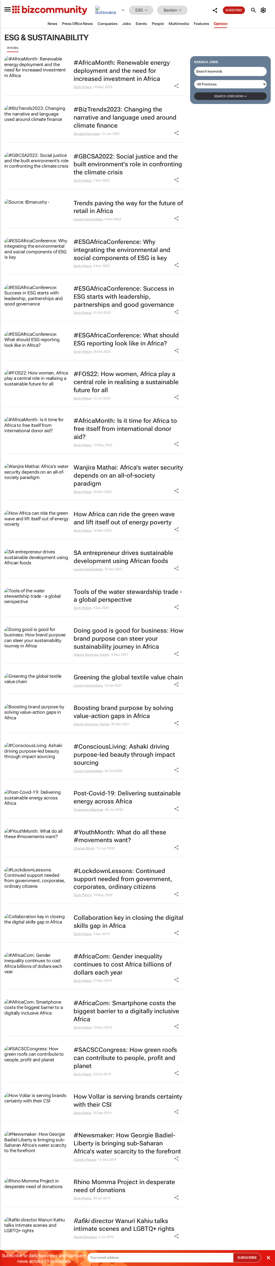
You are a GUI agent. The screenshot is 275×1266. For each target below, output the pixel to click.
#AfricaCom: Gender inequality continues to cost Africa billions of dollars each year (122, 964)
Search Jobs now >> (230, 96)
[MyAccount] (264, 10)
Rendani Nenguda (87, 134)
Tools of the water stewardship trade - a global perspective (128, 596)
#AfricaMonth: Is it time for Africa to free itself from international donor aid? (125, 429)
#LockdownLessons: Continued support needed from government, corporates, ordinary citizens (123, 879)
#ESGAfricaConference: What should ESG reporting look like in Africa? (126, 339)
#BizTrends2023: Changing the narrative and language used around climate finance (125, 117)
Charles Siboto (84, 848)
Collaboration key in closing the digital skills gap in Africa (128, 921)
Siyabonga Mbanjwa (88, 809)
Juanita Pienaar (85, 1160)
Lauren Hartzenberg (88, 219)
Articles (13, 48)
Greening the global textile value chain (128, 677)
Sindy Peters (83, 87)
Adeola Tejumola (86, 655)
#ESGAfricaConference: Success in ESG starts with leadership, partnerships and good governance (124, 296)
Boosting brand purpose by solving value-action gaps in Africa (123, 712)
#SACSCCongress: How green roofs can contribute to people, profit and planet (125, 1058)
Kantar (104, 655)
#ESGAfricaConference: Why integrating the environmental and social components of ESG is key (122, 250)
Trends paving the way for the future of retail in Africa (128, 207)
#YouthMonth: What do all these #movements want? (120, 836)
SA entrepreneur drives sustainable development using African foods (123, 557)
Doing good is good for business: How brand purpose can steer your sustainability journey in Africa (128, 638)
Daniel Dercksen (85, 1237)
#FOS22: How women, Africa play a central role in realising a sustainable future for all (126, 382)
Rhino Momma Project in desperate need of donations (124, 1186)
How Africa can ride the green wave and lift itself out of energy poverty (124, 518)
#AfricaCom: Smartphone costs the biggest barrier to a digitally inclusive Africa (126, 1011)
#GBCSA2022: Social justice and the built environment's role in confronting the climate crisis (128, 164)
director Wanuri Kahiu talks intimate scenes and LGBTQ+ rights (124, 1225)
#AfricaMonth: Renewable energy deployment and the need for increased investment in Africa (122, 70)
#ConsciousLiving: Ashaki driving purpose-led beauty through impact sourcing (124, 754)
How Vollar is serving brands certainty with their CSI (128, 1100)
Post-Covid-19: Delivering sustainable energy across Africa (127, 797)
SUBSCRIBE (247, 1258)
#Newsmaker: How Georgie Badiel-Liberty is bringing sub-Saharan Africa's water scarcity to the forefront (127, 1143)
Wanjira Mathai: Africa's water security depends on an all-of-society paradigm (128, 475)
